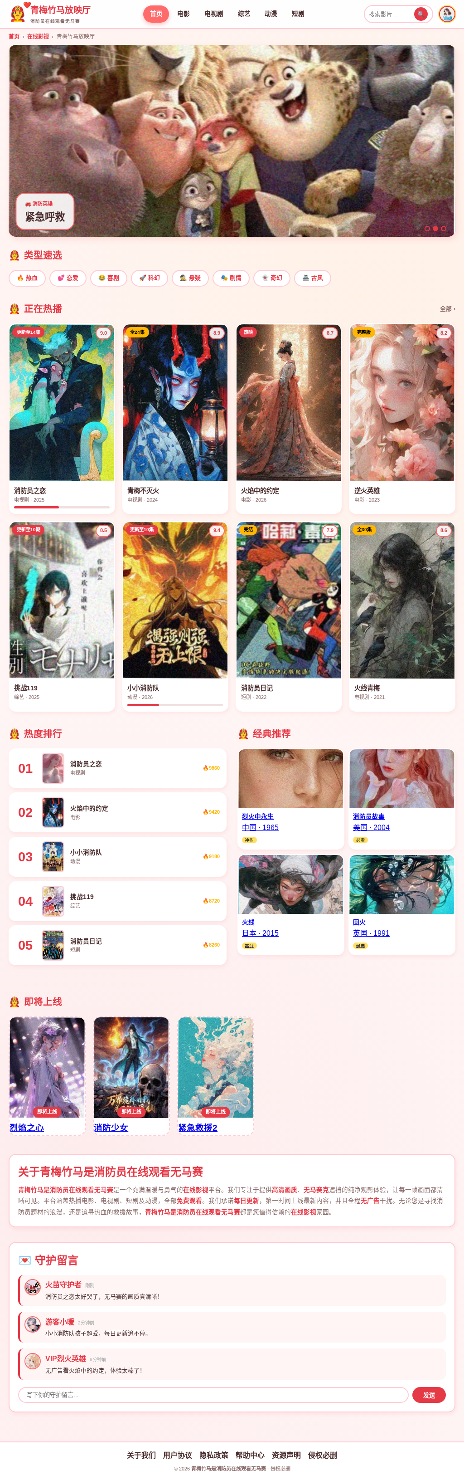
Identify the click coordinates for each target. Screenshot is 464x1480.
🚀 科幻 (149, 277)
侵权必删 (322, 1455)
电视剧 (213, 13)
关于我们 (141, 1455)
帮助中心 (250, 1455)
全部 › (447, 308)
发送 (429, 1395)
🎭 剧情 (231, 277)
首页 (156, 13)
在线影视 (38, 37)
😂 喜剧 (108, 277)
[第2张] (435, 228)
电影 (183, 13)
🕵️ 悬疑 (190, 277)
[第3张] (443, 228)
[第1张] (427, 228)
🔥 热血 (27, 277)
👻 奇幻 (271, 277)
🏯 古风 (312, 277)
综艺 (244, 13)
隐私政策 (213, 1455)
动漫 (271, 13)
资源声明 (286, 1455)
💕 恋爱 (68, 277)
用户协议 (177, 1455)
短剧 (298, 13)
